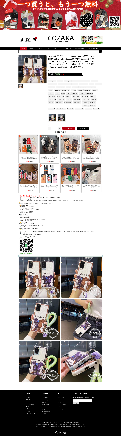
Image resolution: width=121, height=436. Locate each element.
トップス (28, 411)
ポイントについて (46, 406)
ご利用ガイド (60, 400)
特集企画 (68, 48)
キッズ (54, 48)
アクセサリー (29, 397)
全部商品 (30, 48)
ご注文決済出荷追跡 (79, 48)
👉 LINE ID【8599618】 (24, 202)
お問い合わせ (67, 70)
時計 (27, 402)
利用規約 (44, 409)
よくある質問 (60, 409)
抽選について (45, 402)
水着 (27, 408)
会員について (45, 400)
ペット (61, 48)
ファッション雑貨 (30, 404)
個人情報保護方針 (46, 411)
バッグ (27, 406)
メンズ (47, 48)
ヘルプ (60, 393)
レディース (39, 48)
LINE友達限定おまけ (93, 48)
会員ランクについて (62, 404)
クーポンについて (46, 404)
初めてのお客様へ (61, 397)
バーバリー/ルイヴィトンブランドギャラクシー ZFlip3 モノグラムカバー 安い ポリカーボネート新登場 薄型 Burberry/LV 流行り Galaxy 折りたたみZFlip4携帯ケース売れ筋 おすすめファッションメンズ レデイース (70, 159)
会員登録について (61, 402)
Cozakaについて (45, 397)
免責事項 (44, 413)
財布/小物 (28, 399)
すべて (23, 48)
